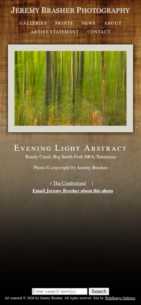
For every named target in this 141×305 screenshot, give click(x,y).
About (112, 23)
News (89, 23)
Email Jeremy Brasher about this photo (73, 190)
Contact (98, 31)
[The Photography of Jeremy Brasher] (70, 13)
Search (98, 291)
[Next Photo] (137, 128)
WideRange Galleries (120, 297)
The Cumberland (69, 183)
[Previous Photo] (4, 128)
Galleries (33, 23)
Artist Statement (55, 31)
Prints (64, 23)
